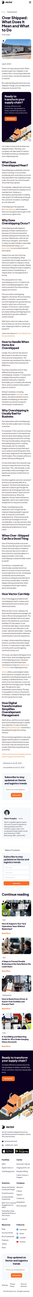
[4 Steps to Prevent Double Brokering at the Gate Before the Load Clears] (16, 945)
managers (20, 394)
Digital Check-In (7, 1168)
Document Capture (23, 1164)
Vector (4, 672)
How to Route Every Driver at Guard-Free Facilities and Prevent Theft (14, 1001)
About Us (19, 1187)
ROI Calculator (21, 1206)
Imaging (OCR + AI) (23, 1168)
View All (4, 1219)
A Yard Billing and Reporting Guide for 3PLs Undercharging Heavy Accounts (15, 1039)
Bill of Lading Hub (8, 1236)
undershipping (9, 209)
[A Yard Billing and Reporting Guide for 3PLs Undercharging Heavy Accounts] (16, 1021)
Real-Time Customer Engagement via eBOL (9, 1205)
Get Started (10, 119)
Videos (4, 1244)
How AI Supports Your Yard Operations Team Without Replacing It (14, 926)
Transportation (7, 995)
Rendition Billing (22, 1171)
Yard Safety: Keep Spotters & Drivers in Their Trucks (9, 1213)
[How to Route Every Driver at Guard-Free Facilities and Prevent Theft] (16, 983)
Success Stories (7, 1233)
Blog (3, 12)
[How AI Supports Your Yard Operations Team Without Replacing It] (16, 908)
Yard (4, 920)
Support (19, 1195)
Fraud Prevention (7, 1193)
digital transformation (13, 727)
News (4, 1247)
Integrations (20, 1202)
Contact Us (20, 1198)
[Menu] (30, 2)
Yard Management (8, 1171)
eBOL (4, 1164)
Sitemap (5, 1285)
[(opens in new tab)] (8, 1151)
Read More (6, 933)
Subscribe (16, 795)
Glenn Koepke (10, 818)
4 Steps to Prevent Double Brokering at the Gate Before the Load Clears (16, 964)
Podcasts (5, 1240)
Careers (19, 1191)
